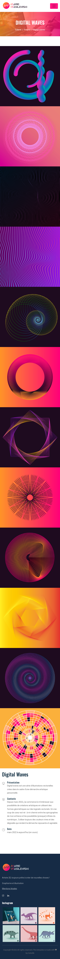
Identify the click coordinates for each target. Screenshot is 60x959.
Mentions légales (9, 888)
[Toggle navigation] (54, 6)
